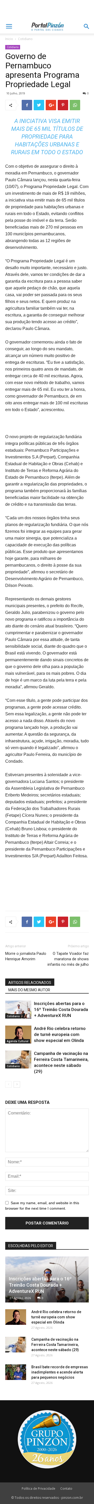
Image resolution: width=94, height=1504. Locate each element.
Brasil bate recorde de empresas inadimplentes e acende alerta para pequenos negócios (59, 1372)
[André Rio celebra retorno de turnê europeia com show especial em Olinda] (18, 1034)
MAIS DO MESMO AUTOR (29, 990)
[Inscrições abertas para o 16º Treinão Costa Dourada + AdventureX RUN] (18, 1010)
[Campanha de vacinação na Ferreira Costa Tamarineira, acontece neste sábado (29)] (18, 1059)
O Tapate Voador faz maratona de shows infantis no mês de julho (68, 959)
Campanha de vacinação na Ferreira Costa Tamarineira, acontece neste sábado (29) (55, 1344)
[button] (86, 27)
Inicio (9, 39)
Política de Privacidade (38, 1488)
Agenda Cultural (17, 1041)
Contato (66, 1488)
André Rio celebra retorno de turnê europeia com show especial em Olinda (60, 1034)
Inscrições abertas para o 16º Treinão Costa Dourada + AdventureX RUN (61, 1009)
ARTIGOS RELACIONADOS (29, 983)
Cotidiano (25, 39)
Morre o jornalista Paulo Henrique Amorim (25, 956)
